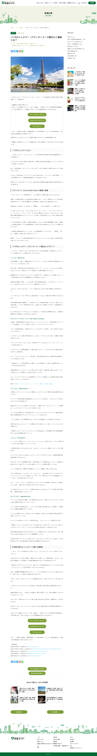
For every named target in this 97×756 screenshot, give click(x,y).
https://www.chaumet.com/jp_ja (36, 653)
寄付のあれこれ (71, 46)
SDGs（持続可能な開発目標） (74, 39)
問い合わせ (84, 2)
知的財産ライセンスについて (76, 747)
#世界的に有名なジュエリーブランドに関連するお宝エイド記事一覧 (28, 45)
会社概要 (72, 741)
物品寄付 (21, 27)
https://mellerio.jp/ (32, 646)
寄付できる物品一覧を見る (37, 114)
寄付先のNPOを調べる (37, 673)
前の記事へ (19, 712)
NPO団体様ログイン (92, 3)
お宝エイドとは (40, 2)
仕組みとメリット (48, 2)
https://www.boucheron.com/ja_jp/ (37, 651)
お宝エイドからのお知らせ (73, 41)
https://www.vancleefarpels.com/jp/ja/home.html (46, 649)
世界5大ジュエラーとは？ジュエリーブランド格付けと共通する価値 (33, 383)
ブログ (79, 2)
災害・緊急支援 (71, 51)
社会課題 (69, 58)
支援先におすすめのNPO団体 (74, 48)
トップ (38, 737)
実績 (38, 747)
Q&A (71, 745)
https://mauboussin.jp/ (34, 655)
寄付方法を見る (37, 126)
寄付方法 (56, 2)
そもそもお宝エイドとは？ (37, 669)
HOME (12, 27)
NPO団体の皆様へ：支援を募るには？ (61, 745)
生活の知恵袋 (70, 55)
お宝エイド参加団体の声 (73, 44)
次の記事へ (55, 712)
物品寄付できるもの (72, 2)
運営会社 (55, 741)
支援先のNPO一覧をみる (37, 120)
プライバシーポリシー (74, 743)
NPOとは (69, 37)
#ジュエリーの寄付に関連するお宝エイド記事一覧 (23, 43)
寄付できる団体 (62, 2)
